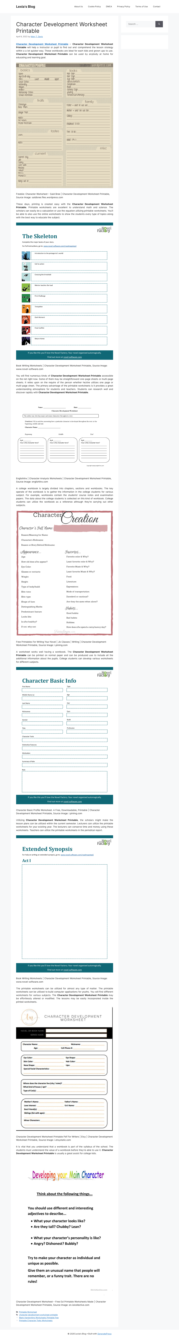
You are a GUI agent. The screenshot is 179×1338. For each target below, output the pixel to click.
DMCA (109, 6)
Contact (156, 6)
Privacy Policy (123, 6)
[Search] (159, 24)
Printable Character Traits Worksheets (36, 1320)
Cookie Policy (94, 6)
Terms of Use (141, 6)
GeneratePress (104, 1333)
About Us (78, 6)
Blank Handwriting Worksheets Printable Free (39, 1317)
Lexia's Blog (25, 7)
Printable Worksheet (28, 1312)
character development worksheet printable (38, 1315)
